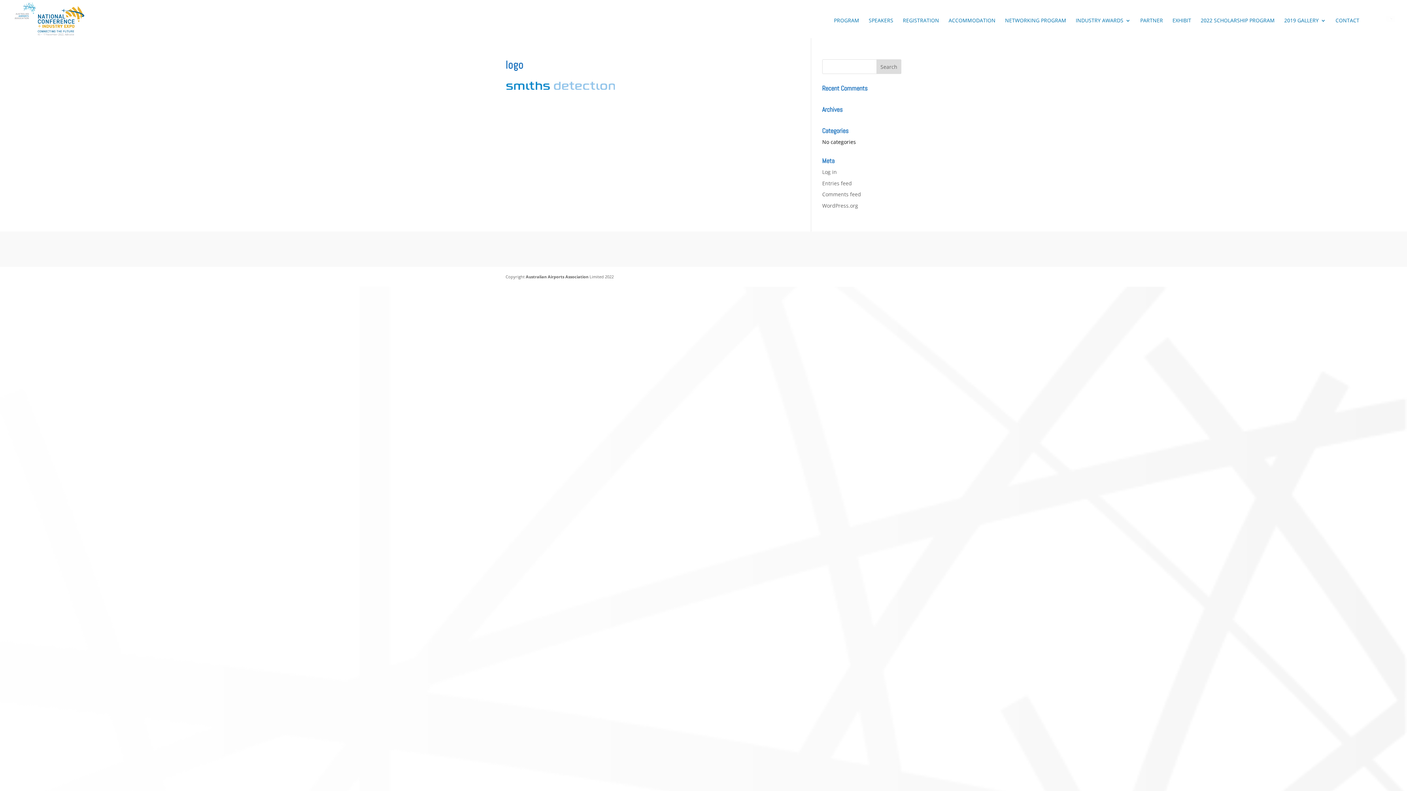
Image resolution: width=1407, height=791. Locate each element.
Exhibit (1181, 21)
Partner (1151, 21)
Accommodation (972, 21)
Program (846, 21)
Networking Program (1035, 21)
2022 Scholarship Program (1238, 21)
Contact (1347, 21)
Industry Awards (1099, 21)
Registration (921, 21)
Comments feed (841, 194)
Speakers (881, 21)
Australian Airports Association (557, 276)
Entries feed (837, 183)
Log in (829, 171)
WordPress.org (840, 205)
